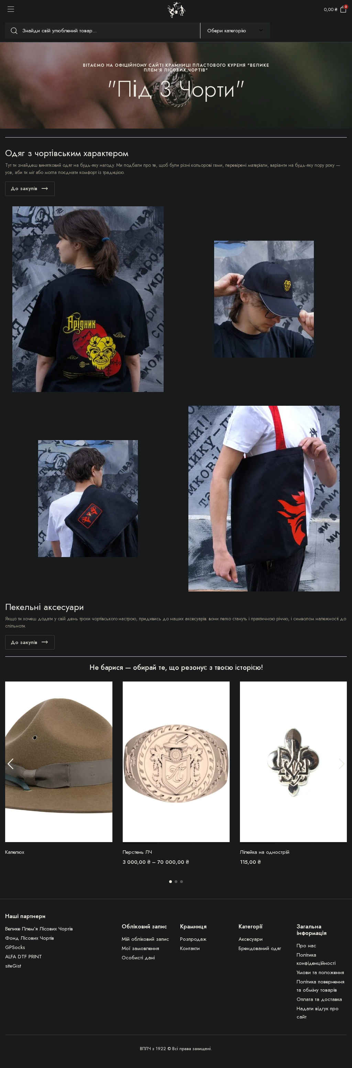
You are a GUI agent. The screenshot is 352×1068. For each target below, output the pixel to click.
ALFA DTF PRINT (23, 956)
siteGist (13, 966)
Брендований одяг (260, 948)
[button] (170, 881)
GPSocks (15, 947)
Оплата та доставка (319, 999)
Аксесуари (251, 939)
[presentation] (10, 764)
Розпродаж (193, 939)
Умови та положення (320, 972)
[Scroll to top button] (341, 1037)
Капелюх (14, 852)
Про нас (306, 945)
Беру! (106, 691)
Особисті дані (138, 957)
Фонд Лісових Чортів (29, 938)
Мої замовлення (140, 948)
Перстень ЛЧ (137, 852)
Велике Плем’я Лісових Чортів (39, 929)
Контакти (190, 948)
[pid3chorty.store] (176, 10)
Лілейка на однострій (264, 852)
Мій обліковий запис (145, 939)
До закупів (24, 188)
